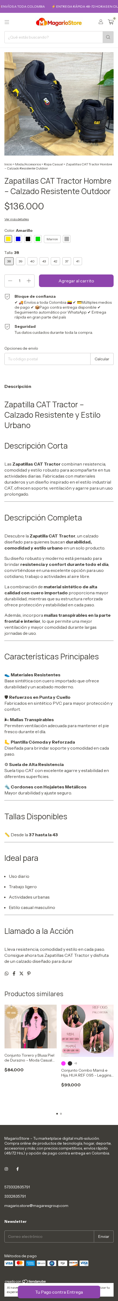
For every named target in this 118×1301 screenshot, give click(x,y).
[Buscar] (108, 37)
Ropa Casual (53, 164)
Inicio (8, 164)
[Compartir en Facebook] (14, 973)
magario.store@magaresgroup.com (36, 1205)
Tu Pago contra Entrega (59, 1292)
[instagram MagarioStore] (6, 1168)
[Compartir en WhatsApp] (7, 973)
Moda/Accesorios (28, 164)
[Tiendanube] (25, 1282)
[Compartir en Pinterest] (29, 973)
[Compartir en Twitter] (21, 973)
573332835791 (17, 1187)
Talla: (11, 252)
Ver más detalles (16, 219)
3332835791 (15, 1196)
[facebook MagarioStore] (17, 1168)
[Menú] (6, 22)
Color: (18, 230)
